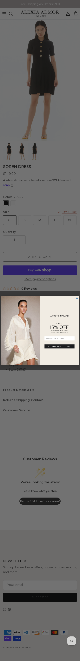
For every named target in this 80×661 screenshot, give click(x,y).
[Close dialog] (77, 298)
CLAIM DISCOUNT (59, 346)
